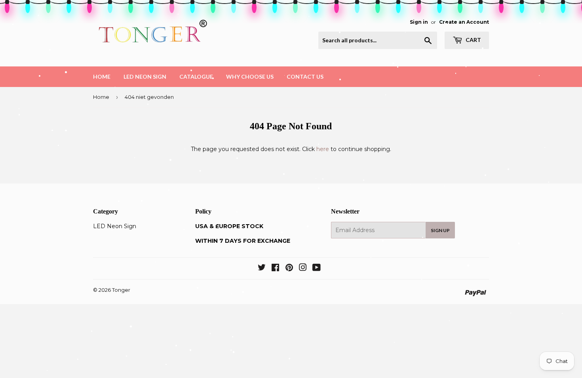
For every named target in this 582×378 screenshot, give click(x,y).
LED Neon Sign (145, 76)
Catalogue (196, 76)
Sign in (419, 22)
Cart (472, 39)
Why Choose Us (250, 76)
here (322, 149)
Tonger (121, 290)
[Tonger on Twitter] (262, 268)
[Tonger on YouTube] (316, 268)
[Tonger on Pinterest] (289, 268)
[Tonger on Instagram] (303, 268)
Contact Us (305, 76)
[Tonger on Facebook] (275, 268)
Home (101, 76)
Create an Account (464, 22)
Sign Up (440, 230)
